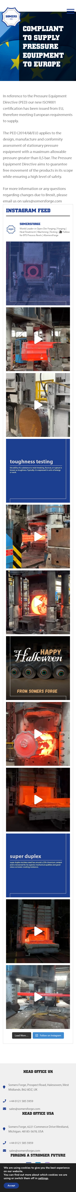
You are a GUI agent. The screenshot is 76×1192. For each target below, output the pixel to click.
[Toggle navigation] (70, 11)
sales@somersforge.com (24, 1109)
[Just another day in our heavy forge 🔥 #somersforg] (38, 997)
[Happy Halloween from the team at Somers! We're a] (38, 668)
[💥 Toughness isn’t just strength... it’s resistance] (38, 471)
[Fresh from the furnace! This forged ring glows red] (38, 273)
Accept (11, 1185)
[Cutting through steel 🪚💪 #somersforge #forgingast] (38, 405)
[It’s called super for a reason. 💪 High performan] (38, 865)
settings (43, 1178)
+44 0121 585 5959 (21, 1101)
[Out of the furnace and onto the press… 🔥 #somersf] (38, 931)
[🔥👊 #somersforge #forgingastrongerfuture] (38, 800)
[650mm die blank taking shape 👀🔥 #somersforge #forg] (38, 602)
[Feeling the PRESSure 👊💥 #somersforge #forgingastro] (38, 339)
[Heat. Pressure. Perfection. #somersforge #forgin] (38, 536)
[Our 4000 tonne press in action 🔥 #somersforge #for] (38, 734)
